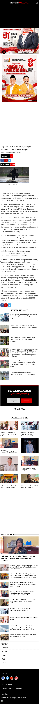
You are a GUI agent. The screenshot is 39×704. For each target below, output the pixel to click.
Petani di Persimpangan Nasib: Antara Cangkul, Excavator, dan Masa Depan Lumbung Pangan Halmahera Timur (22, 627)
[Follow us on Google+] (11, 678)
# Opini (3, 655)
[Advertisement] (19, 14)
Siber (11, 688)
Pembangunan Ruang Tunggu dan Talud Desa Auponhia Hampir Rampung (22, 339)
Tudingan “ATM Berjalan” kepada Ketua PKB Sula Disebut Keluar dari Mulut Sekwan (9, 452)
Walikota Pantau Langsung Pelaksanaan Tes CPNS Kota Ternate (23, 635)
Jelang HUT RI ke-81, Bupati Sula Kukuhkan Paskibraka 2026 (29, 434)
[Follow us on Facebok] (3, 678)
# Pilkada (4, 659)
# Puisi (3, 663)
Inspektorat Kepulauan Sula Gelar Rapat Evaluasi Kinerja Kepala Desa (23, 327)
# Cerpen (4, 648)
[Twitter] (9, 160)
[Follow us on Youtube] (16, 678)
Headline (12, 144)
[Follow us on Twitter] (7, 678)
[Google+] (6, 160)
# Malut (3, 651)
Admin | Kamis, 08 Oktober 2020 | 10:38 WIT (11, 152)
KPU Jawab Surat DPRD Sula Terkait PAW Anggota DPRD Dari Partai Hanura (29, 488)
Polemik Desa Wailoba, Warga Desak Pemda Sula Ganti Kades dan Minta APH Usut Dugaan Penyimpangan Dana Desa (22, 575)
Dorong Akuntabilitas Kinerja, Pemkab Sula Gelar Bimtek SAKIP (22, 373)
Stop (13, 164)
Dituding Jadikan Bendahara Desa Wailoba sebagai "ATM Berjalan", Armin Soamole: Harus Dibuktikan (23, 567)
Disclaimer (18, 688)
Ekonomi (6, 144)
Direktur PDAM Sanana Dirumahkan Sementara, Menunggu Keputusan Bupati (23, 316)
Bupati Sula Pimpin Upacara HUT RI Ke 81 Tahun (8, 434)
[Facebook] (2, 160)
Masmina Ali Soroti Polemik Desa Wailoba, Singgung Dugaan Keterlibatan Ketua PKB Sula (22, 584)
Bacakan (5, 164)
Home (1, 144)
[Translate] (11, 156)
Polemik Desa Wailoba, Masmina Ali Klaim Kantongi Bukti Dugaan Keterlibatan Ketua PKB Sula (21, 593)
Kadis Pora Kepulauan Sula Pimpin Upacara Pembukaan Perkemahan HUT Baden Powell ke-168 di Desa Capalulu (23, 363)
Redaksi (4, 688)
